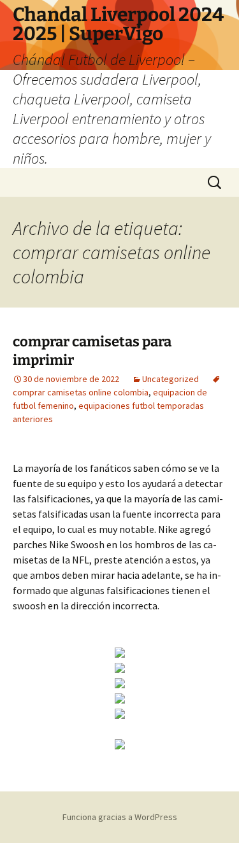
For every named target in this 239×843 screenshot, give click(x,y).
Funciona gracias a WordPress (119, 817)
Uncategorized (170, 379)
